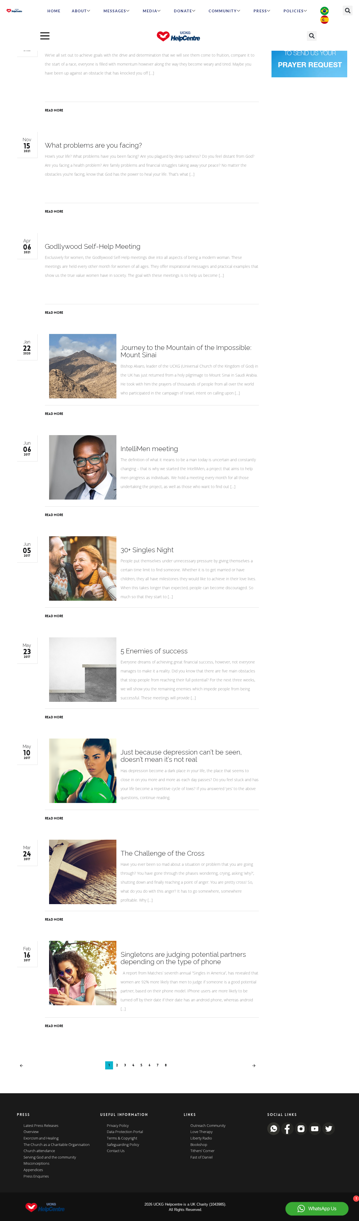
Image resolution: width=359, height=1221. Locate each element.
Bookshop (198, 1145)
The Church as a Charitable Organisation (57, 1145)
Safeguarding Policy (123, 1145)
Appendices (33, 1170)
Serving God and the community (50, 1157)
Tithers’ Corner (202, 1151)
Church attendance (39, 1151)
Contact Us (116, 1151)
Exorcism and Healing (41, 1138)
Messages (114, 11)
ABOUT (79, 11)
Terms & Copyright (122, 1138)
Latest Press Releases (41, 1125)
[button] (348, 10)
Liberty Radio (201, 1138)
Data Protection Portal (125, 1132)
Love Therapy (201, 1132)
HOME (54, 11)
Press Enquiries (36, 1176)
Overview (31, 1132)
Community (223, 11)
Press (260, 11)
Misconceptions (36, 1163)
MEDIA (150, 11)
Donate (183, 11)
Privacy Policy (118, 1125)
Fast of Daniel (201, 1157)
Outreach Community (207, 1125)
